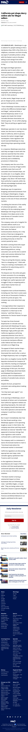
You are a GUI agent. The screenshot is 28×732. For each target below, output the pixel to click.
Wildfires (3, 600)
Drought (3, 598)
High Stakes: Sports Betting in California (17, 646)
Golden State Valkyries (16, 625)
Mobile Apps (15, 698)
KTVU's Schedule (16, 693)
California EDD (4, 640)
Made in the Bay (16, 648)
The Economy (4, 673)
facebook (13, 717)
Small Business (4, 675)
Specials (15, 639)
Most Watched (5, 533)
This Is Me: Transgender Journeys (18, 655)
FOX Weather (4, 628)
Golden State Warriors (16, 620)
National (3, 595)
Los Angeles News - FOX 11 (17, 672)
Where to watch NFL (5, 685)
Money (3, 670)
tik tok (18, 717)
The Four (15, 643)
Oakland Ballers (16, 629)
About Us (16, 682)
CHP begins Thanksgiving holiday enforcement (8, 542)
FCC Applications (16, 705)
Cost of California (5, 644)
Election (3, 610)
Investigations (5, 639)
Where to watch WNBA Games (4, 706)
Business (3, 602)
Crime (2, 597)
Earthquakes (4, 623)
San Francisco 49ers (17, 618)
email (7, 717)
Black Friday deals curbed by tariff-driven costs (10, 548)
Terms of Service (15, 528)
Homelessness (4, 642)
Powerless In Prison (5, 645)
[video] (23, 537)
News (7, 20)
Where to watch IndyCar (4, 695)
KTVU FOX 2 (3, 20)
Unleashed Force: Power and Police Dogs (5, 648)
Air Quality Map (4, 620)
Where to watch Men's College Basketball (4, 699)
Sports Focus (16, 651)
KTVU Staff (15, 685)
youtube (10, 717)
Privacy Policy (15, 526)
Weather (3, 613)
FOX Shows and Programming (16, 691)
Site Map (15, 702)
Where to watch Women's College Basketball (5, 703)
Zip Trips (15, 593)
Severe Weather (4, 624)
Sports (15, 613)
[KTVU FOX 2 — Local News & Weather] (5, 2)
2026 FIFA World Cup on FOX (17, 616)
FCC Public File (16, 704)
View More (23, 533)
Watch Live (21, 2)
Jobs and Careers (16, 687)
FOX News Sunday (5, 608)
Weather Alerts (4, 615)
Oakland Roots (16, 627)
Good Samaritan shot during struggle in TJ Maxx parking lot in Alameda (17, 576)
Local (2, 593)
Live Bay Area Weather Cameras (5, 617)
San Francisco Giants (17, 622)
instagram (15, 717)
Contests (15, 597)
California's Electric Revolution (17, 641)
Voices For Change (17, 661)
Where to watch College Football (4, 688)
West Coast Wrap (5, 606)
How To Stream (16, 684)
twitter (20, 717)
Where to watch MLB (5, 690)
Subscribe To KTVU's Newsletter (17, 700)
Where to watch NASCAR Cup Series (5, 692)
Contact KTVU (16, 689)
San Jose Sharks (16, 632)
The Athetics (15, 630)
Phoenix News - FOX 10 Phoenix (17, 675)
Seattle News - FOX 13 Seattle (17, 678)
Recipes (14, 598)
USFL (14, 635)
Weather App (4, 626)
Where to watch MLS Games (5, 709)
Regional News (17, 670)
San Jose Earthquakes (17, 633)
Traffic (14, 595)
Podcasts (3, 605)
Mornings (16, 592)
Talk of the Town (16, 653)
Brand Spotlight (16, 666)
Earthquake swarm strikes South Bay (9, 536)
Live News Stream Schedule (17, 696)
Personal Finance (5, 671)
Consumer (3, 603)
